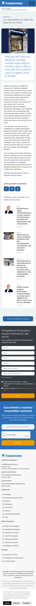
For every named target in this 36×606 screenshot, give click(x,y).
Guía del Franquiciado (12, 514)
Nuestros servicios (11, 555)
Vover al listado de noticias (18, 319)
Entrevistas (8, 507)
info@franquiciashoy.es (9, 464)
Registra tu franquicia (10, 586)
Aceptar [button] (7, 603)
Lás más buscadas (11, 542)
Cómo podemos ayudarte (24, 583)
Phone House (16, 175)
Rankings (7, 494)
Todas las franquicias (11, 526)
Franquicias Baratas (11, 539)
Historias (7, 511)
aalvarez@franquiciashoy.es (11, 475)
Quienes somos (23, 581)
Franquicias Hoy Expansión (13, 558)
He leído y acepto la (18, 389)
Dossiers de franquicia (25, 586)
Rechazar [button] (16, 603)
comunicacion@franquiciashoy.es (13, 484)
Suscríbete (18, 443)
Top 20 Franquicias (11, 536)
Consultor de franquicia (9, 581)
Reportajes (8, 504)
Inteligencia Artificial (11, 546)
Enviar (18, 396)
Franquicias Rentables (12, 529)
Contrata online (9, 561)
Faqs (6, 517)
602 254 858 (5, 477)
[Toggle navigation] (32, 3)
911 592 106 (5, 467)
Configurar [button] (26, 603)
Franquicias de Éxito (11, 533)
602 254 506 (5, 486)
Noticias (7, 501)
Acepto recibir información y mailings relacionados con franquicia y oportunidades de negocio (18, 384)
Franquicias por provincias (13, 498)
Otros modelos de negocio (18, 588)
